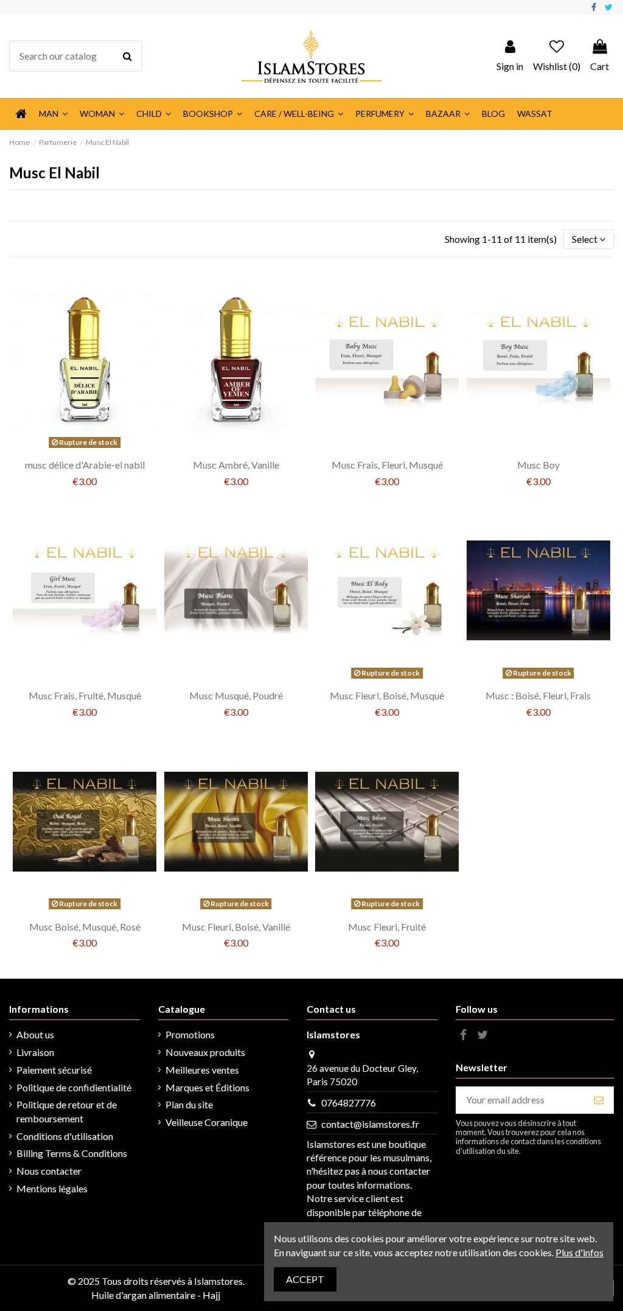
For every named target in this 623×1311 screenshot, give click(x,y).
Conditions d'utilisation (64, 1136)
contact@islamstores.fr (370, 1124)
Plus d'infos (579, 1252)
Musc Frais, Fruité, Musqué (85, 695)
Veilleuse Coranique (206, 1122)
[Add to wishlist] (75, 448)
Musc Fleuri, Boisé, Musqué (387, 695)
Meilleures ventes (202, 1069)
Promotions (190, 1034)
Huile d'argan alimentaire (143, 1295)
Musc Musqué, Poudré (236, 695)
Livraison (35, 1052)
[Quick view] (94, 448)
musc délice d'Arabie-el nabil (85, 464)
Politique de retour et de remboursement (66, 1111)
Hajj (211, 1295)
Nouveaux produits (205, 1052)
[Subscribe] (598, 1100)
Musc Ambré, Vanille (236, 464)
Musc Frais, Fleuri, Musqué (387, 464)
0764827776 (348, 1102)
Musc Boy (538, 464)
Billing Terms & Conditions (71, 1153)
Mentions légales (52, 1188)
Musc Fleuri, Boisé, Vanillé (236, 926)
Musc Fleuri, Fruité (387, 926)
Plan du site (189, 1104)
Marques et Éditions (207, 1087)
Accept (305, 1279)
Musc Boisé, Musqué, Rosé (85, 926)
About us (35, 1034)
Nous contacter (49, 1170)
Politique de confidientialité (73, 1087)
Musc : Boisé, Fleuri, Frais (538, 695)
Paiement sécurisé (54, 1069)
